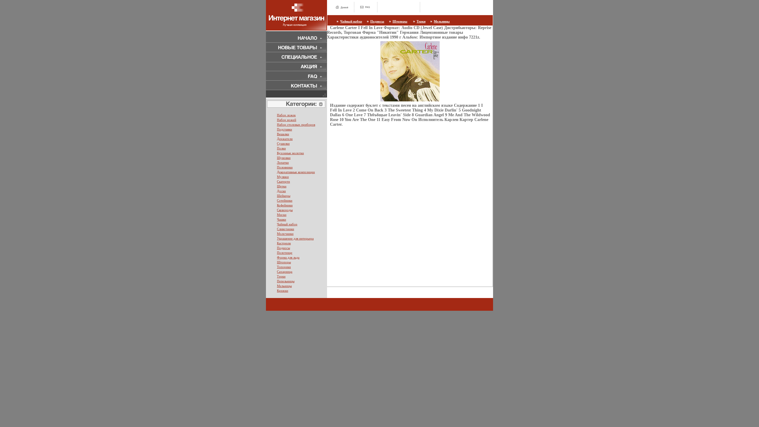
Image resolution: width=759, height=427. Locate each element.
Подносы (377, 21)
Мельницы (442, 21)
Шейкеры (283, 195)
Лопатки (283, 162)
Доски (281, 191)
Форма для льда (288, 257)
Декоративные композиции (296, 172)
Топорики (284, 267)
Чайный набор (351, 21)
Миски (281, 214)
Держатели (285, 139)
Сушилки (283, 143)
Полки (281, 148)
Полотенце (284, 252)
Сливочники (285, 229)
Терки (421, 21)
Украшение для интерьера (295, 238)
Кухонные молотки (290, 153)
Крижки (282, 290)
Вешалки (283, 134)
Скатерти (283, 181)
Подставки (284, 129)
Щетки (281, 186)
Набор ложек (286, 115)
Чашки (281, 219)
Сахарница (284, 271)
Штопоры (400, 21)
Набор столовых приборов (296, 124)
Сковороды (285, 210)
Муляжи (283, 177)
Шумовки (284, 158)
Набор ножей (286, 120)
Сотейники (284, 200)
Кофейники (285, 205)
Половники (285, 167)
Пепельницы (285, 281)
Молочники (285, 233)
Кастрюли (284, 243)
